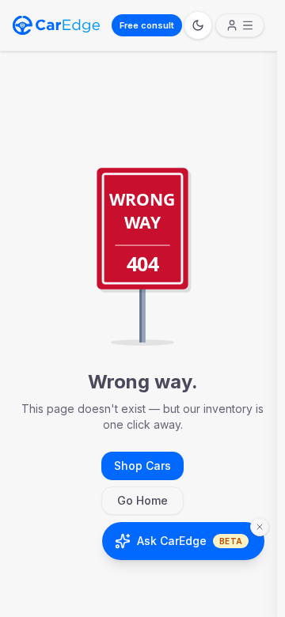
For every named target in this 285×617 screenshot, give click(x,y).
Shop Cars (142, 465)
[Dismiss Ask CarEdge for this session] (259, 526)
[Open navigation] (239, 25)
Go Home (142, 500)
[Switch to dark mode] (198, 25)
